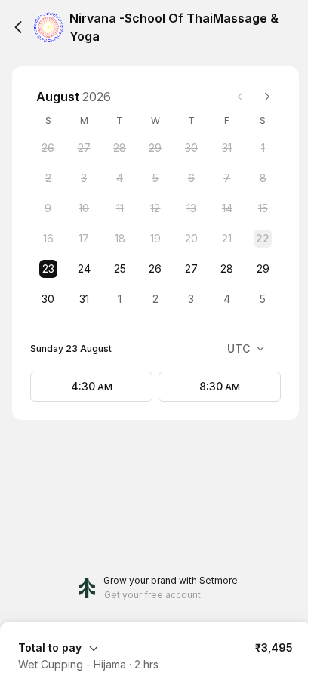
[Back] (18, 27)
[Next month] (267, 97)
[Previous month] (240, 97)
